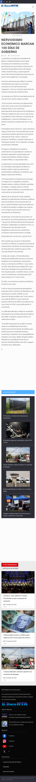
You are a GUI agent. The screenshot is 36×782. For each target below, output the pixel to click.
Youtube (11, 746)
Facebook (11, 736)
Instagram (11, 741)
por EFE (4, 55)
